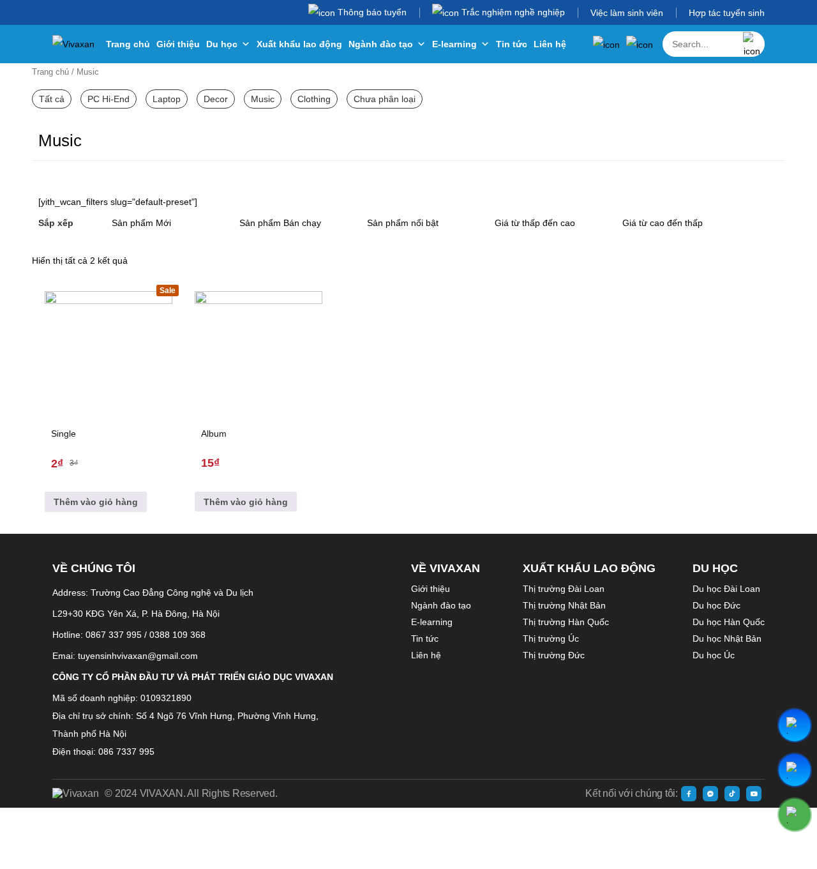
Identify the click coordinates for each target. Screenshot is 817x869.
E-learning (454, 44)
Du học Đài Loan (726, 589)
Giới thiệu (178, 44)
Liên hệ (550, 44)
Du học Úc (714, 655)
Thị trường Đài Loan (563, 589)
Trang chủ (128, 44)
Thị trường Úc (551, 638)
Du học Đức (716, 605)
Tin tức (511, 44)
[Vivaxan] (73, 44)
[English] (639, 44)
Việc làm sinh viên (626, 13)
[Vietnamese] (606, 44)
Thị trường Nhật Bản (564, 605)
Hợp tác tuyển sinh (727, 13)
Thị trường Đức (554, 655)
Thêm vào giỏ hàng (96, 502)
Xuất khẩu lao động (299, 44)
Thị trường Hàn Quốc (566, 622)
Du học (221, 44)
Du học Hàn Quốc (729, 622)
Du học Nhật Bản (727, 638)
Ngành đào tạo (381, 44)
